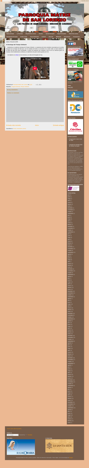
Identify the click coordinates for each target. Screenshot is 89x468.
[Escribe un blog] (37, 84)
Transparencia (76, 36)
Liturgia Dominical (15, 86)
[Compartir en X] (38, 84)
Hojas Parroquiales (61, 33)
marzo (69, 202)
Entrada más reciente (13, 125)
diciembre (70, 208)
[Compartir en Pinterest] (40, 84)
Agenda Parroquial (50, 33)
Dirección (51, 36)
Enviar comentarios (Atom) (19, 128)
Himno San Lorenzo (73, 33)
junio (69, 196)
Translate (30, 434)
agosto (69, 254)
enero (69, 206)
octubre (69, 211)
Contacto (44, 36)
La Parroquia (20, 33)
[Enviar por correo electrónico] (36, 84)
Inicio (37, 125)
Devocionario (67, 36)
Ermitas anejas (23, 36)
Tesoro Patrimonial (34, 36)
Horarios (41, 33)
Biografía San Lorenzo (31, 33)
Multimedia (58, 36)
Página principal (10, 33)
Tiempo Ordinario (25, 86)
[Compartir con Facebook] (39, 84)
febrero (69, 204)
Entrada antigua (58, 125)
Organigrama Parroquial (11, 36)
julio (69, 195)
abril (69, 200)
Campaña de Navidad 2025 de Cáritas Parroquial (75, 145)
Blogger (71, 457)
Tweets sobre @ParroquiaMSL (14, 428)
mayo (69, 198)
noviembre (70, 209)
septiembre (70, 213)
